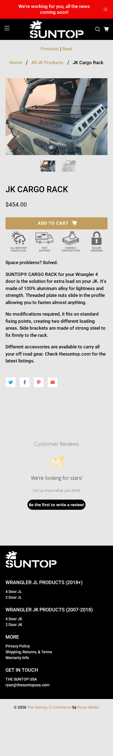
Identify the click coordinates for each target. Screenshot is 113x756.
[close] (105, 9)
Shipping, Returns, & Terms (28, 652)
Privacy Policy (17, 646)
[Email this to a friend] (52, 382)
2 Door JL (13, 597)
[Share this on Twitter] (10, 382)
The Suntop (37, 707)
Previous (50, 49)
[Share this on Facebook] (24, 382)
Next (67, 49)
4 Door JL (13, 591)
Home (15, 62)
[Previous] (14, 116)
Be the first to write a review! (56, 504)
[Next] (99, 116)
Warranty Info (17, 657)
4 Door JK (13, 619)
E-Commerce (60, 707)
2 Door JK (13, 624)
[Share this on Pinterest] (38, 382)
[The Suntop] (56, 29)
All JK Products (47, 62)
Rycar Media (88, 707)
